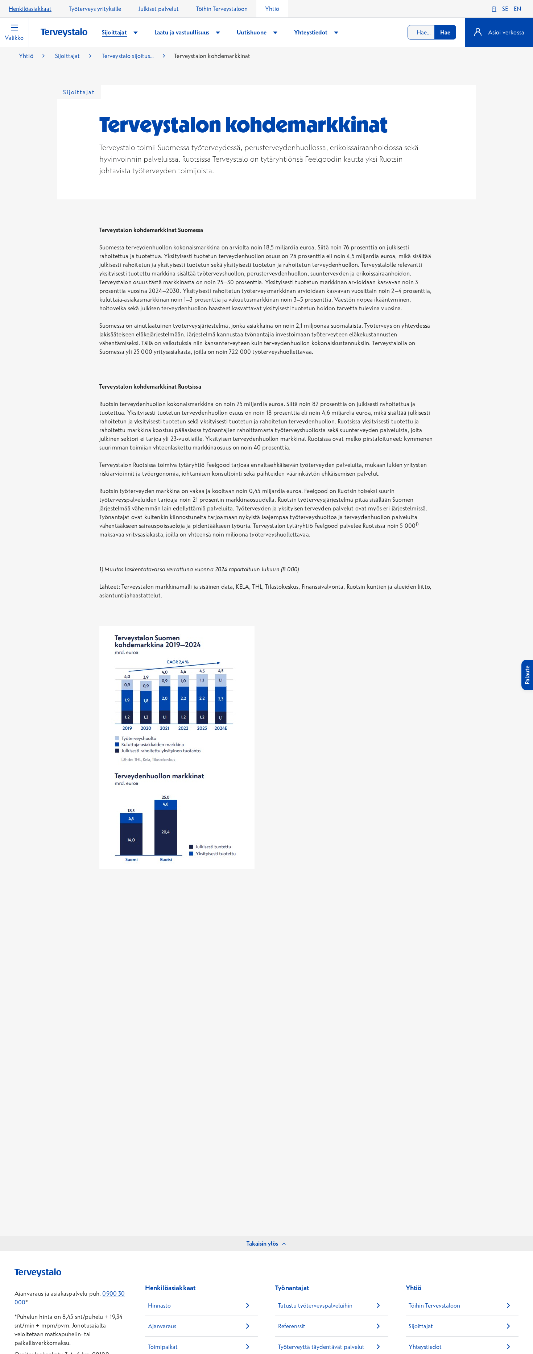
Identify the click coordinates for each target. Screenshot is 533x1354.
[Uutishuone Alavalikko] (275, 32)
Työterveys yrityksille (95, 8)
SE (505, 8)
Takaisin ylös (262, 1243)
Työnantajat (292, 1288)
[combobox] (432, 32)
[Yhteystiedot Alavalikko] (336, 32)
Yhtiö (272, 8)
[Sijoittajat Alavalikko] (135, 32)
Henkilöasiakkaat (30, 8)
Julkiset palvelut (159, 8)
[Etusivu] (64, 32)
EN (517, 8)
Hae (445, 32)
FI (494, 8)
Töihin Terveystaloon (222, 8)
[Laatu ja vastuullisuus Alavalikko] (218, 32)
